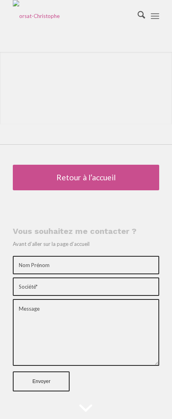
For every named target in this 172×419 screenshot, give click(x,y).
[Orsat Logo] (71, 16)
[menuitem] (137, 16)
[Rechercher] (137, 16)
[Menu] (155, 16)
